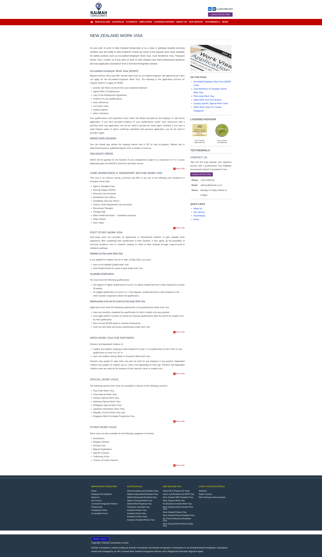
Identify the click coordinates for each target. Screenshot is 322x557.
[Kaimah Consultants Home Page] (91, 22)
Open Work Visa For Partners (207, 100)
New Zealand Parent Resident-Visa (179, 515)
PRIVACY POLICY (100, 539)
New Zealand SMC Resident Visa (178, 497)
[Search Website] (214, 9)
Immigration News (99, 510)
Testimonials (199, 216)
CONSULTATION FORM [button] (220, 14)
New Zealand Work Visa (174, 500)
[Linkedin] (210, 9)
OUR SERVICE (196, 22)
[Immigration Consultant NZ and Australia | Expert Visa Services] (112, 9)
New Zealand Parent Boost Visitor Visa (178, 525)
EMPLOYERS (145, 22)
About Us (197, 208)
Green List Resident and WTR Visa (178, 494)
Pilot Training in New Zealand (212, 497)
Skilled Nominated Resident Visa (142, 497)
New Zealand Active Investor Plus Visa (178, 508)
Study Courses (205, 494)
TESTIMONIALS (212, 22)
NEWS (225, 22)
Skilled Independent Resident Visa (142, 494)
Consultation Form (99, 513)
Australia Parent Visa (136, 513)
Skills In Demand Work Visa (139, 500)
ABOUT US (181, 22)
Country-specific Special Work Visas (210, 103)
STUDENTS (131, 22)
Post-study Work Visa (203, 96)
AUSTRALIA (118, 22)
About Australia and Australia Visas (142, 491)
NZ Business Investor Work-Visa (177, 504)
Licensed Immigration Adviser (104, 504)
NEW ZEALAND (102, 22)
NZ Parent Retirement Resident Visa (177, 520)
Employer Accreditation (101, 494)
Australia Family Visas (137, 517)
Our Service (199, 212)
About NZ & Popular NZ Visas (176, 491)
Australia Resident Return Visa (141, 520)
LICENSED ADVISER (164, 22)
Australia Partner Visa (137, 510)
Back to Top (180, 168)
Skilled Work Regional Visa (139, 504)
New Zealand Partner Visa (175, 512)
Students (203, 491)
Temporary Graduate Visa (138, 507)
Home (196, 219)
